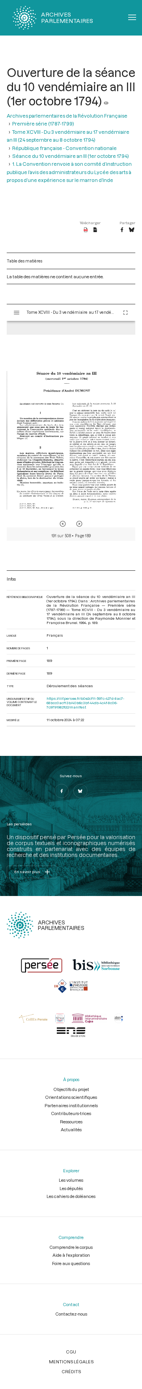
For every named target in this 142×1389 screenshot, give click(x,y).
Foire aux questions (71, 1263)
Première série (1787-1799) (43, 123)
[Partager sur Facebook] (122, 230)
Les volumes (71, 1180)
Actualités (71, 1129)
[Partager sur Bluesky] (131, 230)
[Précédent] (62, 523)
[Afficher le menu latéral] (16, 312)
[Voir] (106, 101)
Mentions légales (71, 1361)
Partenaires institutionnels (71, 1105)
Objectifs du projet (71, 1089)
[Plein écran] (125, 312)
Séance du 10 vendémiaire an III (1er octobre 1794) (70, 156)
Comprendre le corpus (71, 1247)
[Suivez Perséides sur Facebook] (61, 791)
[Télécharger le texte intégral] (95, 230)
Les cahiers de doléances (71, 1196)
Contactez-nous (71, 1313)
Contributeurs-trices (71, 1113)
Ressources (71, 1121)
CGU (71, 1351)
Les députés (71, 1188)
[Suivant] (79, 523)
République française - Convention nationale (64, 148)
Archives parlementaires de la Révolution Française (67, 115)
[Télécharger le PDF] (86, 230)
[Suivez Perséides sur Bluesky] (80, 791)
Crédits (71, 1371)
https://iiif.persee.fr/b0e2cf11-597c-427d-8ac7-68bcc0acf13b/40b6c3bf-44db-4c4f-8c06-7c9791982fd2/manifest (85, 702)
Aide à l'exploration (71, 1255)
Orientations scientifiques (71, 1097)
